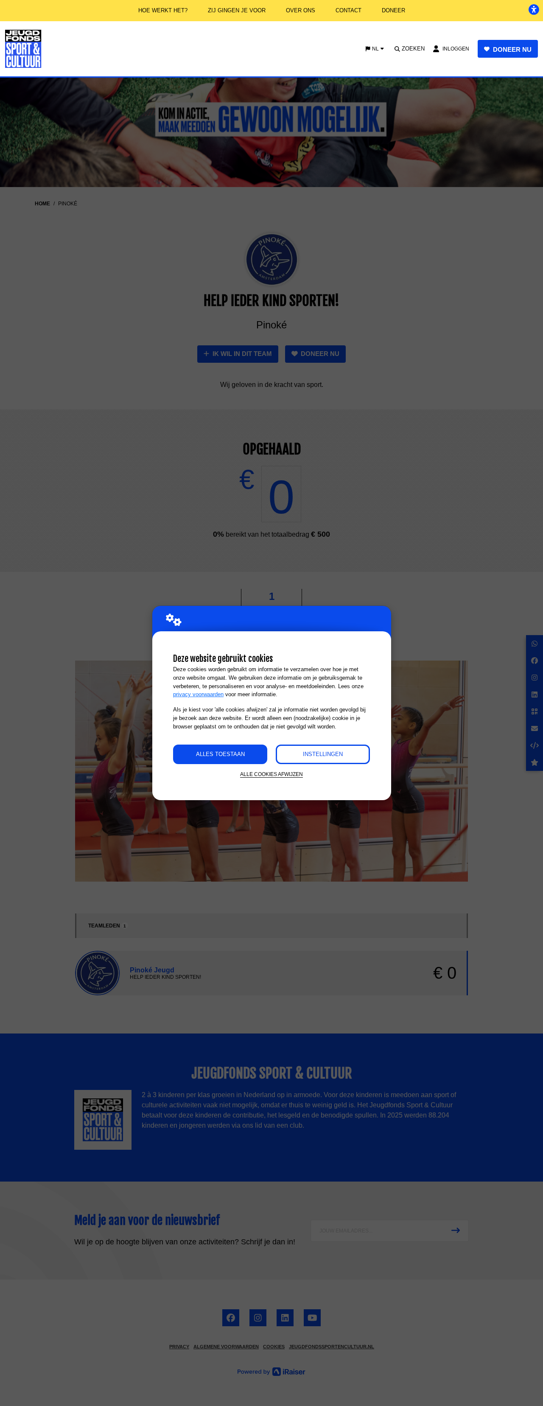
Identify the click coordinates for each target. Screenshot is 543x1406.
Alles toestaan (220, 754)
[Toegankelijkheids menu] (534, 9)
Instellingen (323, 754)
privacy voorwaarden (198, 694)
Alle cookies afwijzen (271, 774)
